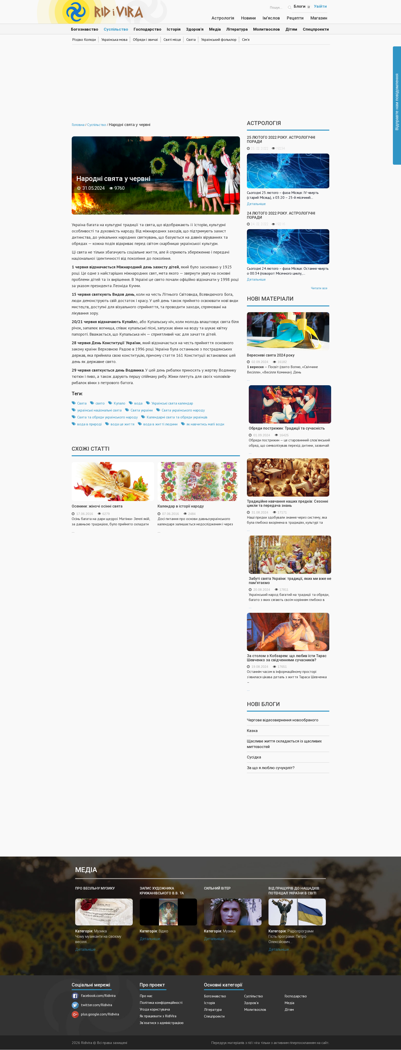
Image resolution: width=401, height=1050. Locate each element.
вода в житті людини (160, 424)
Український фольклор (218, 39)
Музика (100, 931)
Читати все (319, 288)
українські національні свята (99, 410)
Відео (163, 931)
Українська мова (114, 39)
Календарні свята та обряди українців (177, 417)
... (282, 372)
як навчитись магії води (205, 424)
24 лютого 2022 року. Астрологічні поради (281, 215)
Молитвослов (266, 29)
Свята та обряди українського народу (107, 417)
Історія (174, 29)
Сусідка (254, 757)
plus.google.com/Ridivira (100, 1014)
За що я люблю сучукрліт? (270, 767)
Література (237, 29)
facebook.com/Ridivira (98, 995)
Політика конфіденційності (161, 1002)
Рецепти (295, 18)
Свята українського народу (183, 410)
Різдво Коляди (84, 39)
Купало (119, 403)
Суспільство (116, 29)
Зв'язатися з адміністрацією (162, 1022)
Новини (248, 18)
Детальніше (256, 204)
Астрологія (223, 18)
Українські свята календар (172, 403)
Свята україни (142, 410)
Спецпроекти (316, 29)
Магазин (318, 18)
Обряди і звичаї (145, 39)
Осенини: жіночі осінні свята (97, 506)
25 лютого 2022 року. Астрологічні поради (281, 139)
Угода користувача (155, 1009)
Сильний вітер (217, 888)
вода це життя (122, 424)
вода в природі (89, 424)
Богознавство (84, 29)
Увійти (320, 6)
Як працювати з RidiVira (158, 1016)
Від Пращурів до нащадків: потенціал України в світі (294, 890)
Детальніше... (86, 949)
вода (138, 403)
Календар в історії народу (181, 506)
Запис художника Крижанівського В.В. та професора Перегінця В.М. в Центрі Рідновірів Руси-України (166, 891)
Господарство (147, 29)
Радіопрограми (301, 931)
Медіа (215, 29)
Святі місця (172, 39)
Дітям (291, 29)
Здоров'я (195, 29)
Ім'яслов (271, 18)
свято (100, 403)
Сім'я (245, 39)
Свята (191, 39)
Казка (252, 730)
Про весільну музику (95, 888)
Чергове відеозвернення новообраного (282, 720)
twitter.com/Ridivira (96, 1004)
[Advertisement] (200, 80)
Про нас (146, 995)
